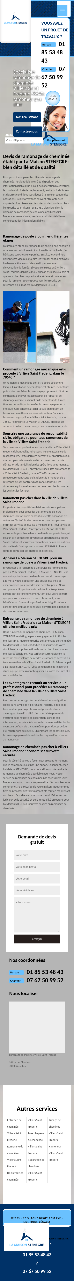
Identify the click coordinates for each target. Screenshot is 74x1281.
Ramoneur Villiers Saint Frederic (56, 1153)
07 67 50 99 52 (45, 981)
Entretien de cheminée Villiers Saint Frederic (14, 1130)
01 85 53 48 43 (53, 52)
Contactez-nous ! (27, 131)
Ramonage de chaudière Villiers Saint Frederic (15, 1156)
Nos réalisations (27, 117)
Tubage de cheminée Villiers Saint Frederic (56, 1130)
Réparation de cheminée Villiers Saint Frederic (36, 1169)
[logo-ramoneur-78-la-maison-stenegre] (28, 1238)
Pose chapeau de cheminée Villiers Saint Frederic (36, 1143)
